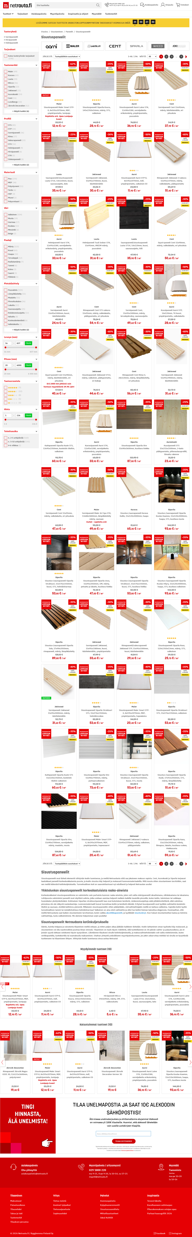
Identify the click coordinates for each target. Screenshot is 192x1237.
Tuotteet (7, 13)
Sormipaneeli (15, 132)
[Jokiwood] (179, 46)
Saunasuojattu (16, 309)
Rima (12, 136)
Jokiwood (14, 90)
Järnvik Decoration (18, 105)
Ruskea (13, 226)
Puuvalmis (15, 290)
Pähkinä (13, 277)
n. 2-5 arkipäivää (18, 438)
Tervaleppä (15, 258)
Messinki (13, 229)
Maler (12, 71)
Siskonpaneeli (15, 159)
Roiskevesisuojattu (18, 313)
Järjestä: (48, 56)
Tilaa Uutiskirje (123, 1141)
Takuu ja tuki (16, 1213)
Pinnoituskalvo (16, 301)
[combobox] (68, 5)
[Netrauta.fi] (17, 5)
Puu (12, 178)
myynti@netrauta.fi (98, 1176)
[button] (20, 111)
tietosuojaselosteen (127, 1150)
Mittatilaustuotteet (109, 1213)
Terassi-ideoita (154, 1201)
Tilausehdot (16, 1209)
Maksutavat (16, 1201)
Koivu (12, 269)
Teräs (11, 190)
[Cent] (115, 46)
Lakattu (13, 305)
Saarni (12, 273)
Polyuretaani (15, 201)
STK (11, 155)
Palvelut (104, 1195)
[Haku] (98, 5)
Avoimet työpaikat (62, 1205)
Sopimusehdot (60, 1213)
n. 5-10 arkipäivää (18, 441)
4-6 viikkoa (14, 445)
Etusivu (44, 31)
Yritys (56, 1195)
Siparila (13, 86)
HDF (11, 194)
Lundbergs (14, 102)
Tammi (12, 265)
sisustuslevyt (140, 913)
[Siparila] (137, 46)
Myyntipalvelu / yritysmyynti (105, 1165)
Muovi (12, 197)
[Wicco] (158, 46)
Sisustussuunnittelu (109, 1209)
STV (11, 144)
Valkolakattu (14, 324)
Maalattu (13, 297)
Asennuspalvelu (107, 1201)
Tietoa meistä (59, 1201)
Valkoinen (14, 214)
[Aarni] (51, 46)
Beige (11, 233)
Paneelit (69, 31)
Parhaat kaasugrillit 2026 (159, 1213)
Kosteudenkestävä (17, 320)
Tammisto (175, 1170)
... (176, 56)
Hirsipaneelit (11, 40)
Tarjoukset (22, 13)
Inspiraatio (153, 1195)
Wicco (12, 83)
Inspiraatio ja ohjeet (78, 13)
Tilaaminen (16, 1195)
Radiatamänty (15, 261)
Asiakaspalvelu (38, 13)
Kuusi (12, 250)
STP (11, 129)
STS (11, 125)
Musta (12, 218)
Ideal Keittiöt (106, 1217)
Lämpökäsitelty (16, 294)
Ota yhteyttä (29, 1170)
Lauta (12, 79)
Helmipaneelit (11, 43)
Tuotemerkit (111, 13)
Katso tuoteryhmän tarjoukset (21, 57)
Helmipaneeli (15, 148)
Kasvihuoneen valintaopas (159, 1205)
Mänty (13, 246)
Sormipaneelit (11, 37)
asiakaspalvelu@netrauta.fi (34, 1173)
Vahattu (12, 316)
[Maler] (73, 46)
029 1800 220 (97, 1170)
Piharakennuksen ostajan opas (161, 1209)
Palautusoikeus (17, 1205)
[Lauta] (94, 46)
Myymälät (96, 13)
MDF (12, 182)
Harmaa (13, 222)
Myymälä (174, 1165)
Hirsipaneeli (14, 151)
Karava (13, 75)
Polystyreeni (15, 186)
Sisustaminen (57, 31)
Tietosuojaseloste (61, 1209)
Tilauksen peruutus (19, 1221)
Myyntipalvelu (57, 13)
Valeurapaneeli (16, 140)
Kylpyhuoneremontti (110, 1205)
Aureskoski (14, 94)
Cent (12, 98)
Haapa (12, 254)
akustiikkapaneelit (114, 913)
